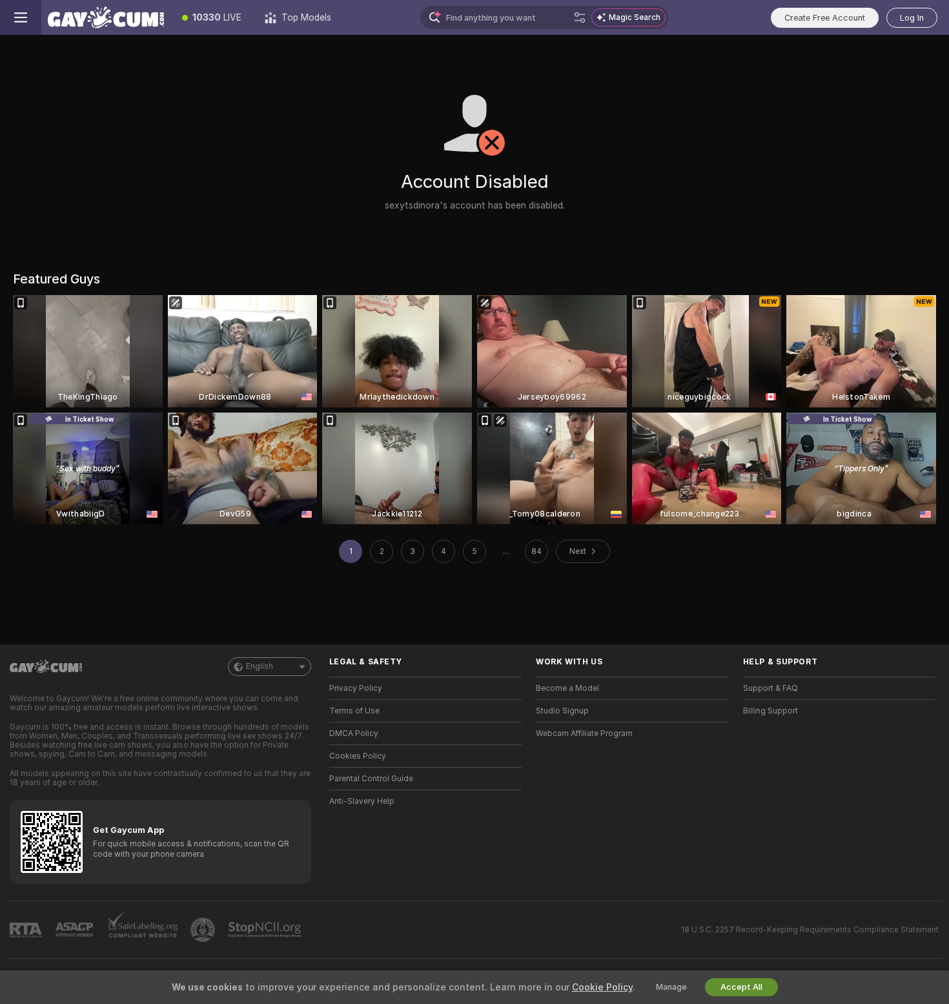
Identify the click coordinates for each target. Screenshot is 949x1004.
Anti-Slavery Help (361, 801)
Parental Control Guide (371, 778)
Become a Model (567, 688)
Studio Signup (562, 710)
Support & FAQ (770, 688)
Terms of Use (354, 710)
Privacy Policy (355, 688)
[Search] (580, 17)
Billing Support (770, 710)
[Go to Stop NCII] (266, 929)
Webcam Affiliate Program (584, 733)
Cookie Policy (602, 987)
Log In (912, 18)
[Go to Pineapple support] (204, 929)
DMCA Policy (353, 733)
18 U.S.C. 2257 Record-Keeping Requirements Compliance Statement (810, 929)
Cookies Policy (357, 756)
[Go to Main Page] (105, 17)
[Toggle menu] (20, 17)
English (259, 666)
